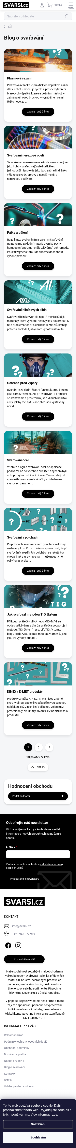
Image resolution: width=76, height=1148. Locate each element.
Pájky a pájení (17, 233)
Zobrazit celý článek (38, 111)
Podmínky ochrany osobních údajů (25, 1041)
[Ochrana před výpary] (38, 365)
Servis (8, 1080)
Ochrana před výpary (22, 383)
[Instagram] (17, 944)
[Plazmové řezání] (38, 60)
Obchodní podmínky (16, 1047)
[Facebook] (7, 944)
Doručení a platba (15, 1054)
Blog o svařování (14, 1067)
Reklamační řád (14, 1035)
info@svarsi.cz (43, 1013)
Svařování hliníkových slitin (27, 310)
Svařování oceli (18, 460)
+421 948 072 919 (34, 1017)
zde (54, 1114)
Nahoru (41, 767)
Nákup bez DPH (14, 1060)
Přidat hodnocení (21, 796)
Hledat (66, 16)
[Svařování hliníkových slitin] (38, 292)
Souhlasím (38, 1137)
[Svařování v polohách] (38, 519)
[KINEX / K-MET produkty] (38, 673)
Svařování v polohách (22, 537)
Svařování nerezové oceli (25, 155)
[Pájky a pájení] (38, 214)
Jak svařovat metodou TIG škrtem (32, 614)
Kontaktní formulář (24, 959)
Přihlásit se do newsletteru (24, 878)
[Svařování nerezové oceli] (38, 137)
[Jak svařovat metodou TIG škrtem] (38, 596)
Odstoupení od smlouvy (19, 1086)
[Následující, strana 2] (39, 747)
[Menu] (71, 5)
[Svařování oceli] (38, 442)
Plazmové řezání (19, 78)
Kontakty (10, 1073)
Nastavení (38, 1124)
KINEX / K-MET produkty (25, 692)
